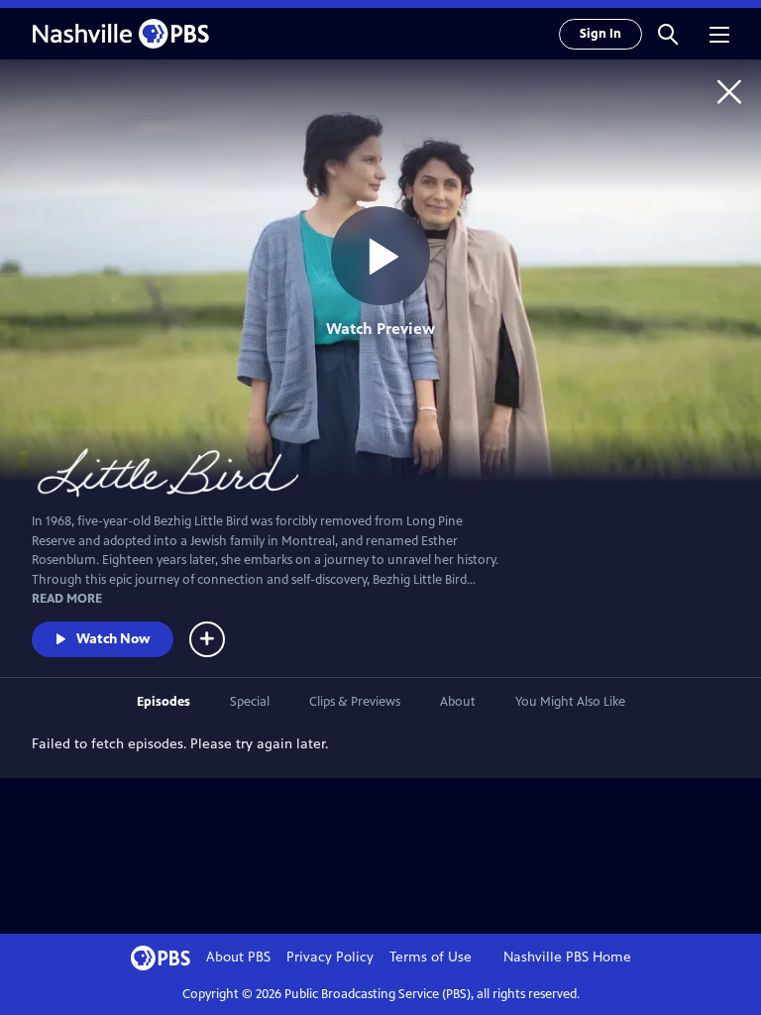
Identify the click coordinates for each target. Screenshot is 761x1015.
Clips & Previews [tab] (354, 702)
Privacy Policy (330, 957)
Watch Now (113, 638)
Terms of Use (430, 957)
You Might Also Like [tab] (570, 702)
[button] (668, 33)
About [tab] (458, 702)
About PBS (238, 957)
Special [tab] (250, 702)
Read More (67, 599)
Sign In (600, 34)
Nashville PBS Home (567, 957)
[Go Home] (729, 91)
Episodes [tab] (163, 702)
